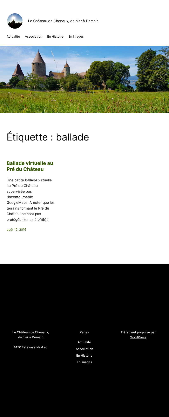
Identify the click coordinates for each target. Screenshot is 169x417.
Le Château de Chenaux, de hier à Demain (63, 21)
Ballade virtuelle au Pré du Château (30, 166)
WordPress (138, 337)
